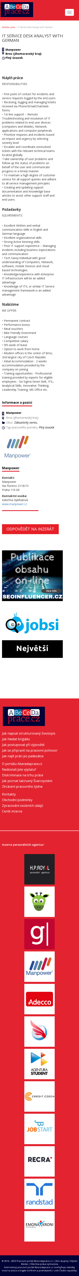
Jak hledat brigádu (16, 739)
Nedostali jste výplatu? (19, 769)
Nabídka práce (8, 27)
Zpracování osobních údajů (22, 805)
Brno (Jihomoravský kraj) (23, 54)
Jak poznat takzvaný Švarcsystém (27, 781)
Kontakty (9, 794)
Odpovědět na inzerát (30, 529)
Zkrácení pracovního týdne (22, 786)
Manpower (13, 50)
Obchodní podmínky (17, 800)
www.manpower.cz (14, 504)
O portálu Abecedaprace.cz (22, 764)
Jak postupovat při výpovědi (23, 744)
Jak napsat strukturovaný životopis (28, 733)
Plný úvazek (14, 58)
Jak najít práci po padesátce (23, 756)
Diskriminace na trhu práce (22, 775)
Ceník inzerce (12, 811)
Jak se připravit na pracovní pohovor (30, 750)
